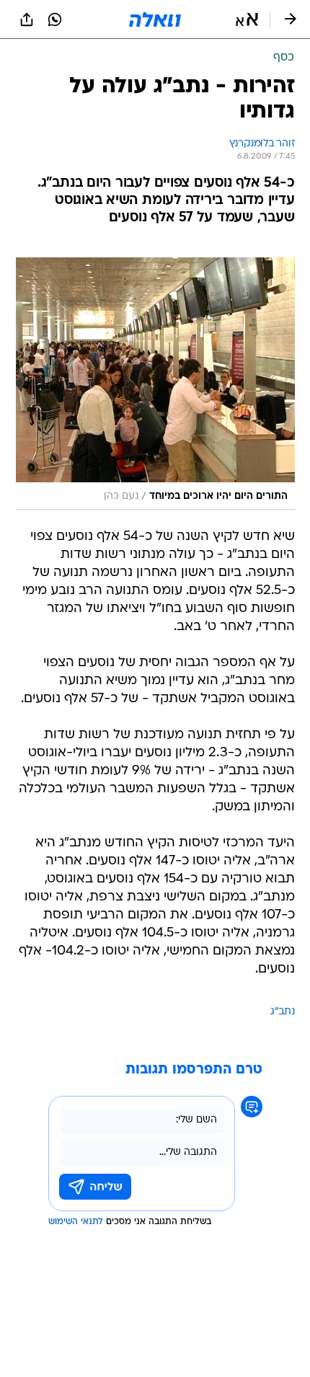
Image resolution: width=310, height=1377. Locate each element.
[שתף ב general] (27, 19)
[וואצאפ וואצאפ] (55, 19)
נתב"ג (282, 1012)
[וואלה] (155, 19)
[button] (247, 19)
